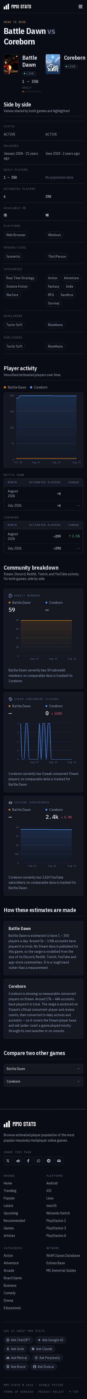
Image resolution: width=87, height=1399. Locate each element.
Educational (12, 1308)
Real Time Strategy (20, 278)
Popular (9, 1198)
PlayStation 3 (56, 1228)
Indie (69, 286)
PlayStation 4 (56, 1236)
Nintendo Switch (58, 1213)
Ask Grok (17, 1349)
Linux (50, 1198)
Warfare (12, 295)
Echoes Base (55, 1263)
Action (52, 278)
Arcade (9, 1270)
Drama (8, 1300)
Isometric (13, 256)
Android (52, 1183)
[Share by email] (59, 1161)
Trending (10, 1191)
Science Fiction (17, 286)
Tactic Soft (14, 325)
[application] (43, 430)
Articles (9, 1236)
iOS (48, 1191)
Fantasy (53, 286)
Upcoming (11, 1213)
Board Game (13, 1278)
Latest (8, 1206)
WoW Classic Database (63, 1255)
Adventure (71, 278)
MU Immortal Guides (61, 1270)
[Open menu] (80, 6)
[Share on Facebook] (28, 1161)
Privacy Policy (51, 1391)
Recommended (14, 1221)
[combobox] (43, 1068)
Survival (53, 303)
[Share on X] (8, 1161)
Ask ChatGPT (20, 1340)
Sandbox (67, 295)
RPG (51, 295)
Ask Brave (18, 1367)
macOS (51, 1206)
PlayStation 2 (56, 1221)
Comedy (10, 1293)
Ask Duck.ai (46, 1367)
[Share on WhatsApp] (38, 1161)
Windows (54, 235)
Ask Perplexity (49, 1358)
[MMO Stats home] (15, 6)
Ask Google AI (52, 1340)
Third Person (57, 256)
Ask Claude (44, 1349)
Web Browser (16, 235)
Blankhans (55, 325)
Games (9, 1228)
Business (10, 1285)
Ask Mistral (19, 1358)
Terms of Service (18, 1391)
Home (8, 1183)
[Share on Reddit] (18, 1161)
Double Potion (51, 1385)
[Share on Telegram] (49, 1161)
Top (75, 1391)
